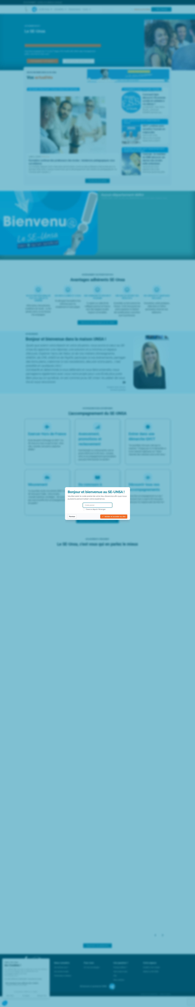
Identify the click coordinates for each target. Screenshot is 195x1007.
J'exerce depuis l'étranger (96, 509)
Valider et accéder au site (114, 517)
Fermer (72, 517)
